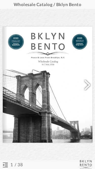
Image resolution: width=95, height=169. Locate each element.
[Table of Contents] (5, 164)
